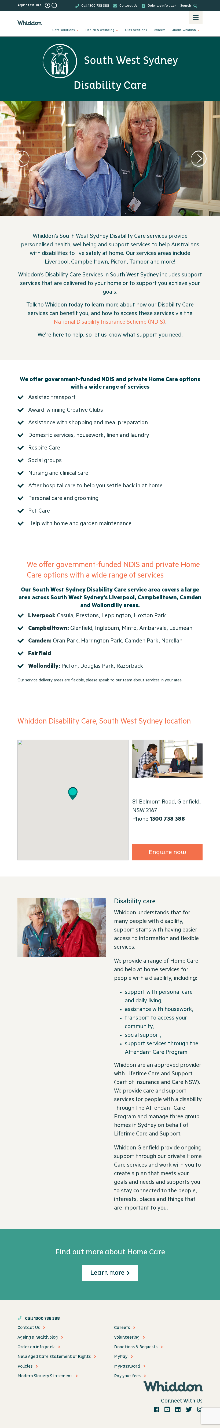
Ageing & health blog (37, 1337)
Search (186, 6)
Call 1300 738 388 (94, 6)
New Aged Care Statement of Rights (54, 1356)
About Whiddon (184, 30)
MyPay (120, 1356)
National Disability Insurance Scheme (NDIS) (109, 322)
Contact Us (128, 6)
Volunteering (127, 1337)
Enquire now (167, 852)
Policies (24, 1366)
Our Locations (136, 30)
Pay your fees (127, 1376)
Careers (160, 30)
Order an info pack (161, 6)
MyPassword (127, 1366)
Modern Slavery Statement (44, 1376)
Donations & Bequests (135, 1347)
